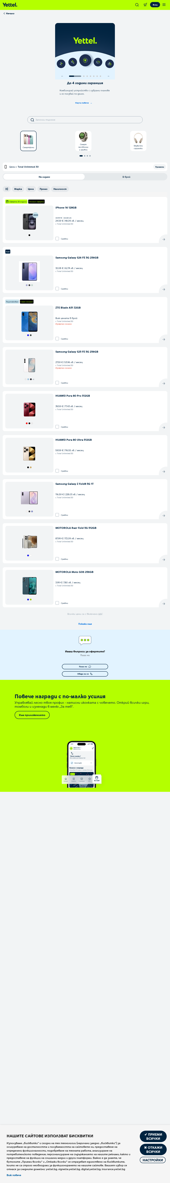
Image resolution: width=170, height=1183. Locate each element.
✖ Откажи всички (153, 1149)
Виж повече (14, 1175)
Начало (10, 13)
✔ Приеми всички (153, 1136)
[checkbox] (57, 238)
